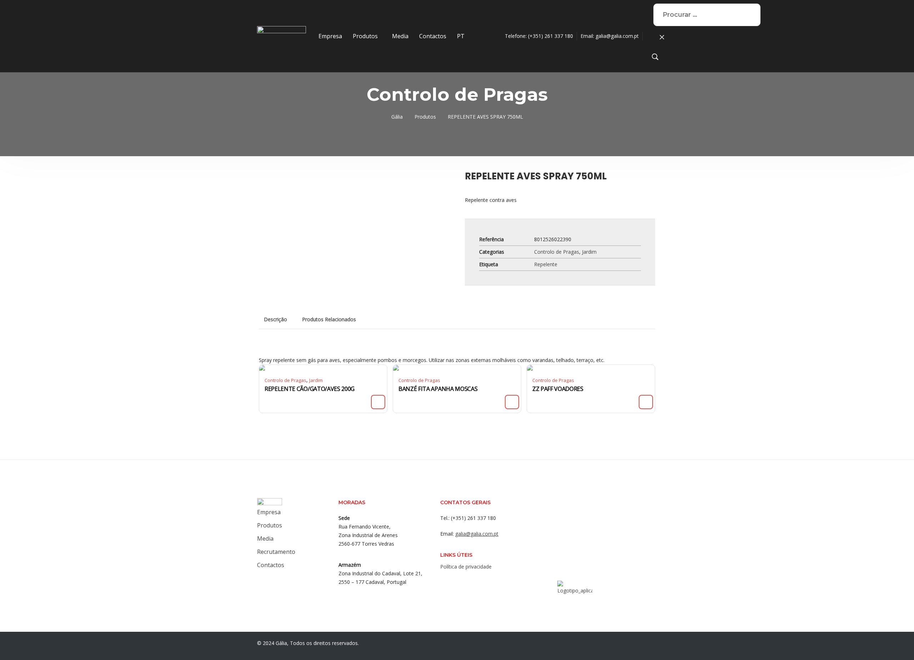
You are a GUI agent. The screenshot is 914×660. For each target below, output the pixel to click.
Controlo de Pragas (556, 251)
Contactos (432, 36)
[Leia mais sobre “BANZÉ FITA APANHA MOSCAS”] (512, 402)
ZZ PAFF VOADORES (557, 389)
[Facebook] (445, 582)
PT (460, 36)
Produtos (365, 36)
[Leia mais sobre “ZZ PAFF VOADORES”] (646, 402)
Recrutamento (276, 552)
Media (400, 36)
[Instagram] (459, 582)
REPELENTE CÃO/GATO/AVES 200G (310, 389)
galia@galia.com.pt (617, 36)
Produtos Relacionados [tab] (329, 319)
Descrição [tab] (275, 319)
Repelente (545, 264)
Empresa (330, 36)
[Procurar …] (655, 58)
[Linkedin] (474, 582)
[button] (367, 36)
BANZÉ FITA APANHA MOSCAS (437, 389)
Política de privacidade (466, 566)
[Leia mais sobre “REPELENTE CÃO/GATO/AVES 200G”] (378, 402)
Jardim (589, 251)
